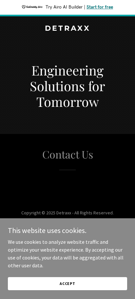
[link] (67, 28)
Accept (67, 283)
